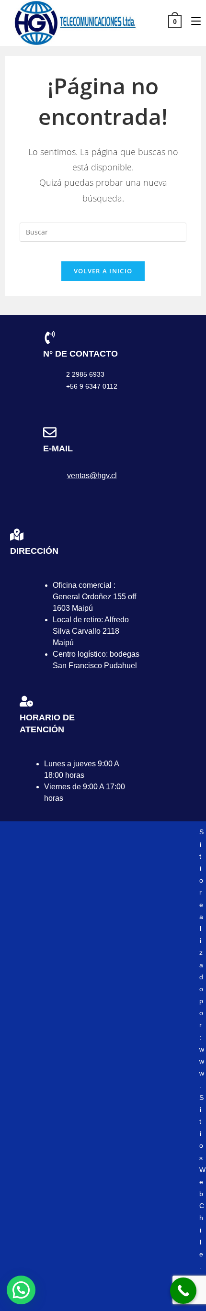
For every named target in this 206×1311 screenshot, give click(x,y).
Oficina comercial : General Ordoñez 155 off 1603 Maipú (94, 596)
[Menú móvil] (192, 20)
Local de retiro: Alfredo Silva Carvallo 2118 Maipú (91, 631)
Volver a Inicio (103, 271)
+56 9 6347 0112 (91, 386)
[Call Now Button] (183, 1290)
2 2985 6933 (85, 374)
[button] (21, 1290)
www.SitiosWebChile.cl (202, 1169)
